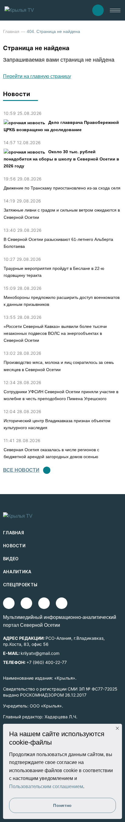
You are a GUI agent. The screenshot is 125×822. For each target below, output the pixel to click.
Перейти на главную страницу (37, 76)
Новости (14, 545)
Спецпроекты (20, 584)
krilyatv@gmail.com (40, 653)
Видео (11, 558)
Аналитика (17, 571)
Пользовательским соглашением (46, 786)
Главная (11, 31)
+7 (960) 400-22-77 (46, 662)
